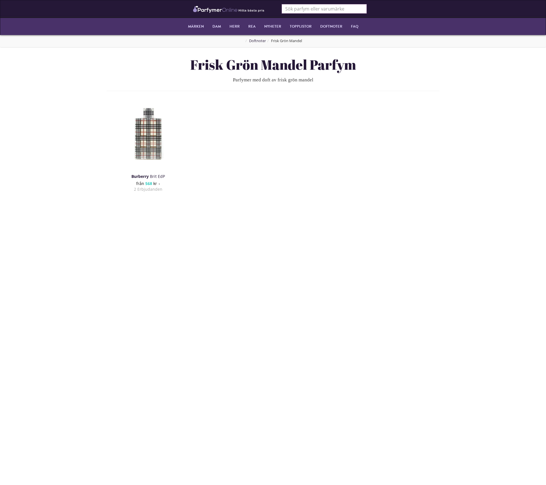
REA (252, 26)
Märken (196, 26)
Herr (234, 26)
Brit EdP (148, 176)
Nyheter (272, 26)
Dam (216, 26)
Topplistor (301, 26)
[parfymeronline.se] (229, 8)
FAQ (354, 26)
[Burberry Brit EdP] (148, 134)
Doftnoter (331, 26)
